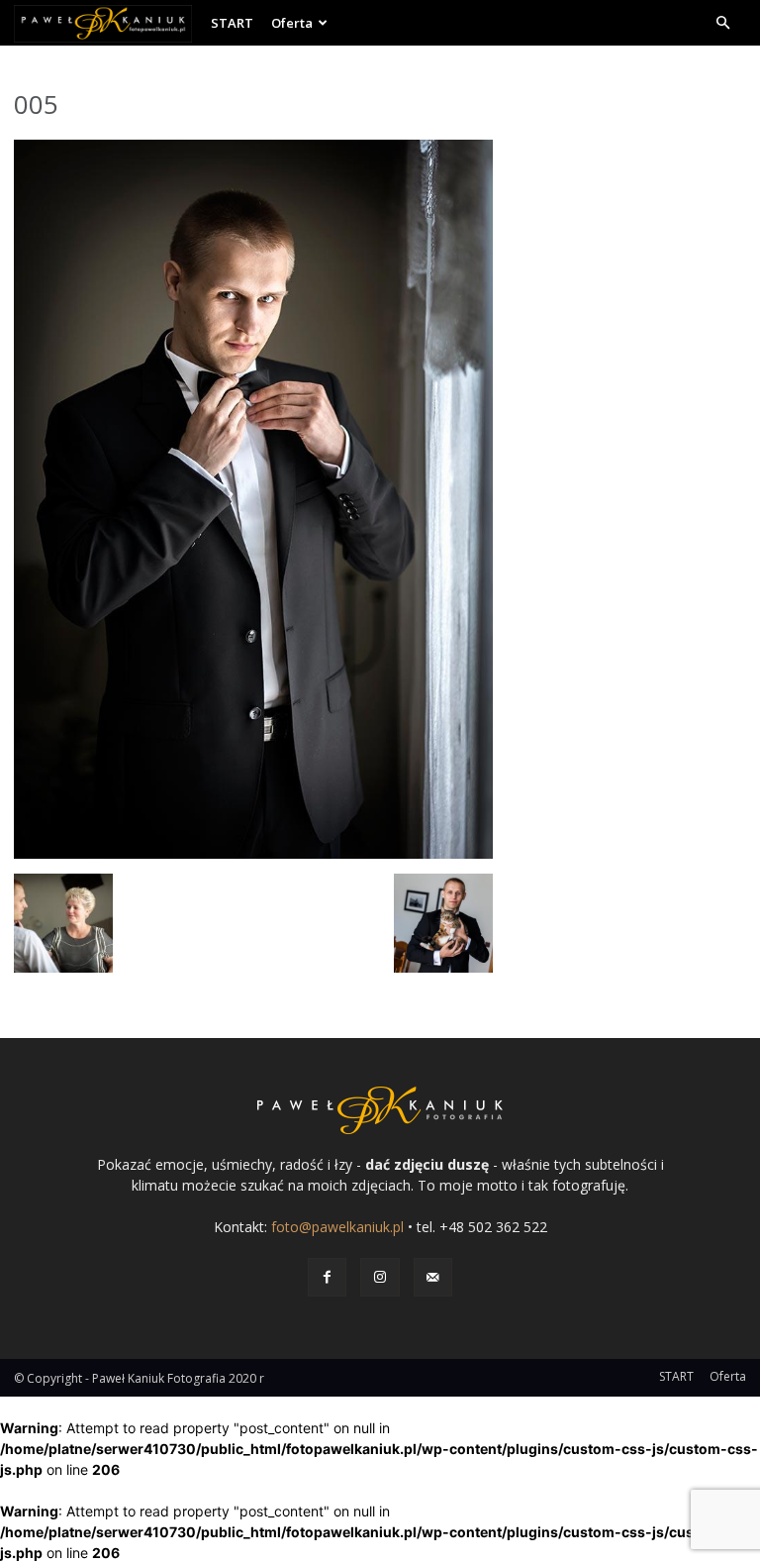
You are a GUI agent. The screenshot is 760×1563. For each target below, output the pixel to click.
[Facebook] (327, 1277)
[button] (722, 23)
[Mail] (433, 1277)
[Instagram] (379, 1277)
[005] (253, 853)
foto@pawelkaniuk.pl (337, 1226)
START (232, 23)
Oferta (292, 23)
